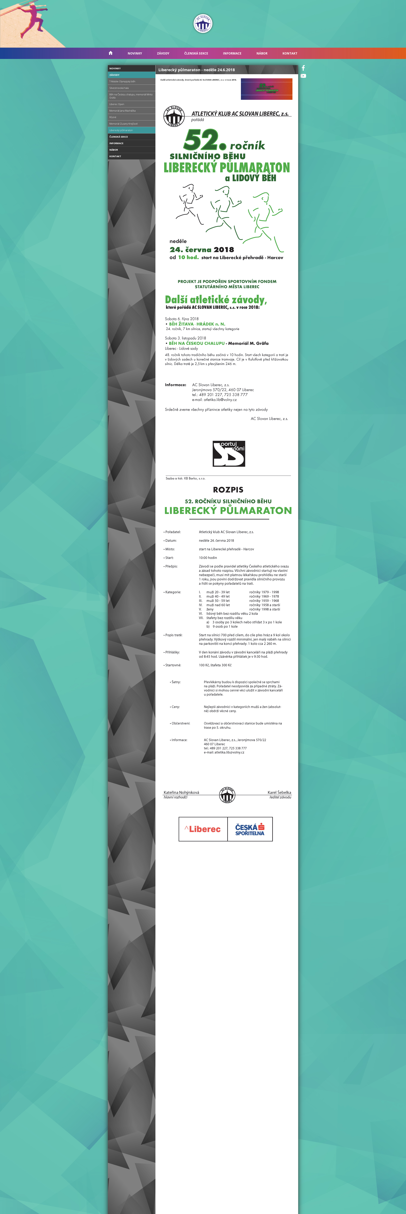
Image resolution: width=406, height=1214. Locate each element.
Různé (112, 117)
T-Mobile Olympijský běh (122, 81)
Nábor (261, 53)
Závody (163, 53)
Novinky (135, 53)
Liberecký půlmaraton (121, 130)
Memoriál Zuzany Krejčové (123, 123)
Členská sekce (196, 53)
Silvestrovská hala (119, 87)
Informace (232, 53)
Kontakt (289, 53)
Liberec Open (116, 104)
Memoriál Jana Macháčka (122, 110)
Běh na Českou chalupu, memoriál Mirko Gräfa (131, 96)
